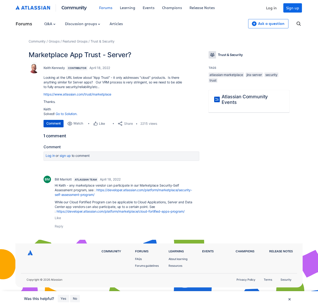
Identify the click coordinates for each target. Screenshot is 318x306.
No (75, 298)
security (271, 75)
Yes (63, 298)
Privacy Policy (246, 279)
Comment (53, 123)
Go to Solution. (67, 114)
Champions (172, 7)
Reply (59, 226)
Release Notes (202, 7)
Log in (271, 7)
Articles (116, 23)
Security (286, 279)
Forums (105, 7)
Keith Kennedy (54, 68)
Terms (268, 279)
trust (213, 80)
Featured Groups (75, 41)
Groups (54, 41)
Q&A (48, 23)
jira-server (254, 75)
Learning (127, 7)
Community (74, 7)
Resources (175, 265)
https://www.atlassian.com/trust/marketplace (77, 94)
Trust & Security (103, 41)
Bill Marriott (63, 179)
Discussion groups (81, 23)
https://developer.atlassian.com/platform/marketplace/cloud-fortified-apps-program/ (121, 211)
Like (58, 218)
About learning (178, 259)
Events (149, 7)
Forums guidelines (147, 265)
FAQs (138, 259)
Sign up (292, 7)
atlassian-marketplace (226, 75)
